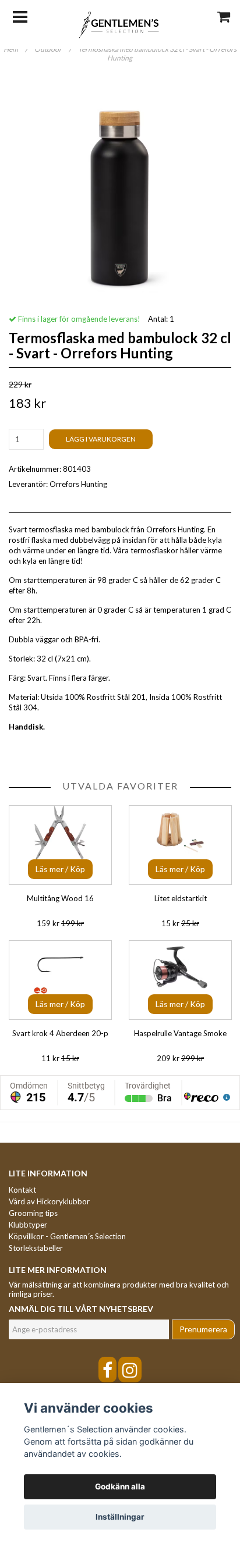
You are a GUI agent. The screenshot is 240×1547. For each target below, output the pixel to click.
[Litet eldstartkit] (180, 845)
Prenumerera (203, 1329)
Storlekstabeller (36, 1248)
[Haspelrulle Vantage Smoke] (180, 980)
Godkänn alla (120, 1486)
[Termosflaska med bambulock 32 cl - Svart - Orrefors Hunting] (120, 191)
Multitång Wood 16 (60, 898)
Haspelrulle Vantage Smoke (180, 1033)
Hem (15, 49)
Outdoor (52, 49)
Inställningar (120, 1516)
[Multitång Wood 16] (60, 845)
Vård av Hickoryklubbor (49, 1201)
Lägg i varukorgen (101, 439)
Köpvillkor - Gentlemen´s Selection (67, 1236)
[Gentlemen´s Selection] (120, 24)
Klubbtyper (28, 1224)
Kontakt (22, 1189)
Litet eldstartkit (180, 898)
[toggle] (26, 15)
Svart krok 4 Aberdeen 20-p (60, 1033)
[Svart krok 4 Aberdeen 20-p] (60, 980)
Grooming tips (33, 1213)
